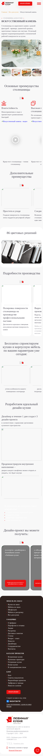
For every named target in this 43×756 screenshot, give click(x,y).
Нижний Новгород (15, 750)
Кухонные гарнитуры (16, 659)
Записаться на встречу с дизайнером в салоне (15, 583)
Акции (10, 628)
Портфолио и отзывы (16, 626)
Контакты (11, 649)
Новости (11, 641)
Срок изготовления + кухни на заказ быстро (18, 705)
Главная (4, 12)
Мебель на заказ (14, 607)
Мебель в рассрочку (15, 612)
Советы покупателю (16, 678)
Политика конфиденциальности (17, 731)
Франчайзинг (25, 3)
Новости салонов (14, 686)
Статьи (10, 636)
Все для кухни (13, 12)
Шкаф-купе (12, 610)
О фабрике (12, 623)
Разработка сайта (19, 743)
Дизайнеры (12, 644)
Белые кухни (13, 665)
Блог (9, 675)
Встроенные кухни (15, 657)
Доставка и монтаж (15, 633)
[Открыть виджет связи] (37, 750)
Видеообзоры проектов (17, 680)
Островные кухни (15, 662)
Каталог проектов (15, 653)
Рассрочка (12, 631)
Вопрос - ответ (13, 638)
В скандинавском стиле (17, 667)
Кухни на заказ (14, 604)
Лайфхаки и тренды (15, 683)
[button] (38, 53)
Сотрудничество (14, 646)
